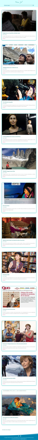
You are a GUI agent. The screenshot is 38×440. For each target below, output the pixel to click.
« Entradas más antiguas (6, 429)
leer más (4, 38)
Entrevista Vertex (6, 205)
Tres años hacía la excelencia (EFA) (9, 378)
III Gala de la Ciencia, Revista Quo (9, 309)
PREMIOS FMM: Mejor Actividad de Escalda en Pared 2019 (13, 240)
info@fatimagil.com (23, 438)
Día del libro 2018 (6, 274)
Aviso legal (16, 437)
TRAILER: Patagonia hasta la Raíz (9, 171)
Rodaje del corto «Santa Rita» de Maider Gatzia (11, 33)
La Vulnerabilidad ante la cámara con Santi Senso (12, 136)
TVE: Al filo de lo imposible (8, 102)
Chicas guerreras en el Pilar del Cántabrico (10, 417)
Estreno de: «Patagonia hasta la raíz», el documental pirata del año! (15, 343)
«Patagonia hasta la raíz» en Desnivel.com (10, 67)
